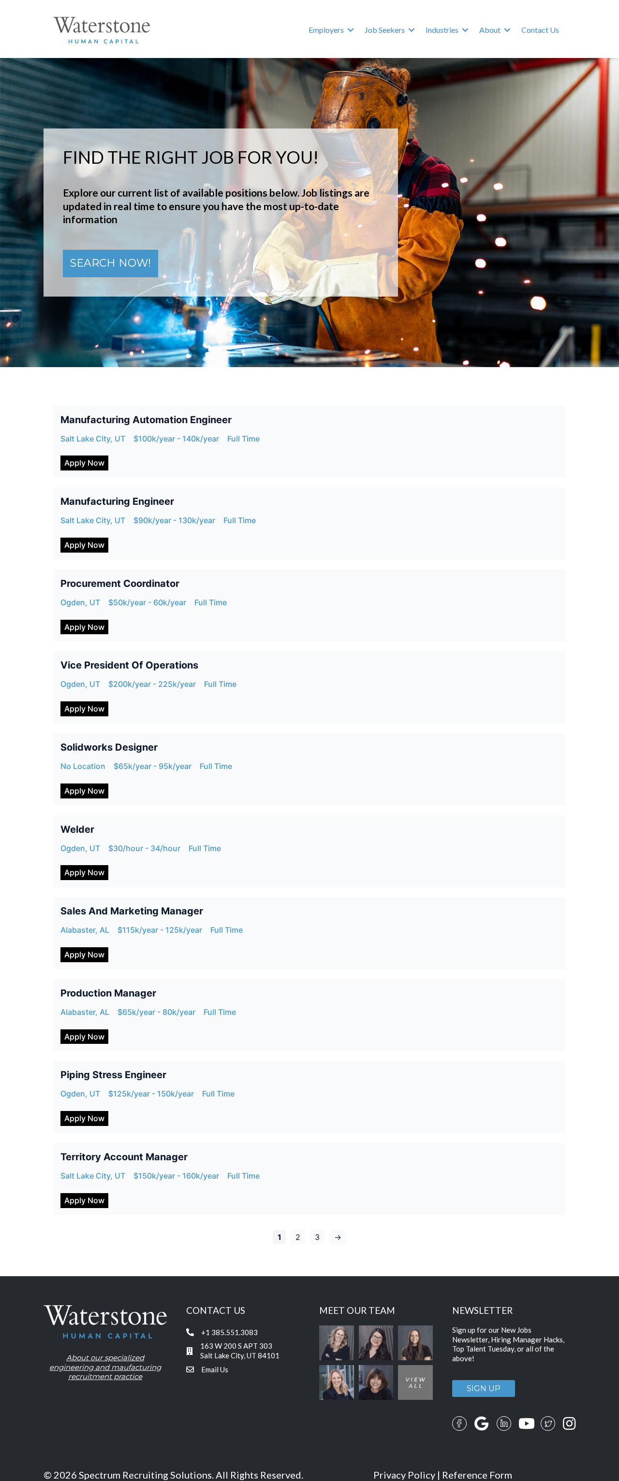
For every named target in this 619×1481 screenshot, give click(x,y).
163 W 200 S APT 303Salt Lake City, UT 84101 (240, 1350)
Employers (326, 29)
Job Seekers (385, 29)
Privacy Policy (404, 1475)
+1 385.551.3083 (229, 1332)
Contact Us (540, 29)
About (490, 29)
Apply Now (84, 463)
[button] (350, 30)
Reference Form (477, 1475)
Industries (442, 29)
